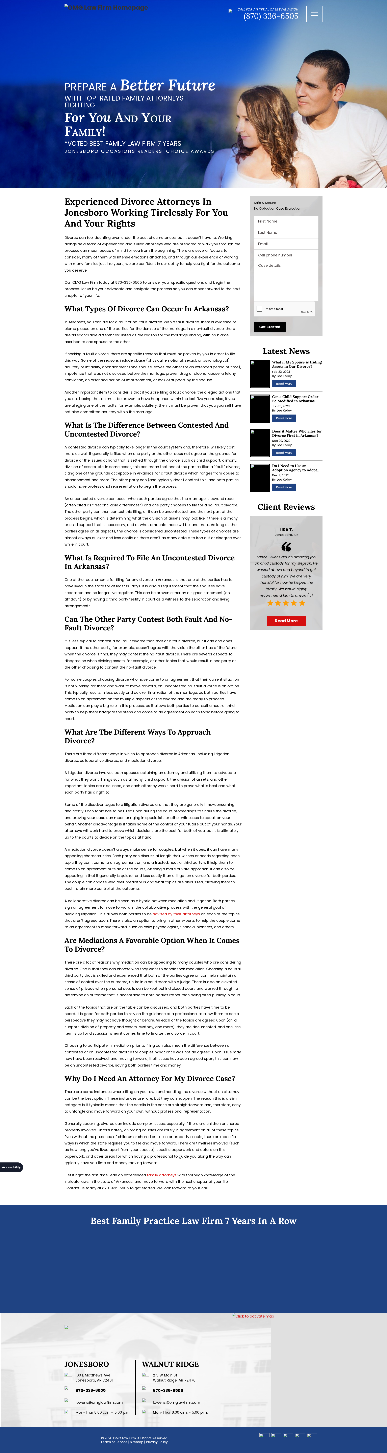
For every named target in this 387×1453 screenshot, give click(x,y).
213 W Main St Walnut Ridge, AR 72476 (174, 1378)
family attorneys (162, 1175)
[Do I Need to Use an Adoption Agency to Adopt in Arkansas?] (260, 478)
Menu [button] (316, 18)
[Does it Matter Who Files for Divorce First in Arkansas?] (260, 443)
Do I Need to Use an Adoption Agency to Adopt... (295, 467)
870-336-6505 (91, 1390)
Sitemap (136, 1442)
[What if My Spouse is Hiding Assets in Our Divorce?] (260, 374)
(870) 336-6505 (271, 16)
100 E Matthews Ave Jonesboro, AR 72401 (94, 1378)
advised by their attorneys (176, 914)
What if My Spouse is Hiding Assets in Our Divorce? (297, 364)
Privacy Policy (157, 1442)
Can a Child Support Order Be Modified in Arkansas (295, 398)
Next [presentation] (328, 1268)
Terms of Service (114, 1442)
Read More (284, 383)
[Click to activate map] (253, 1316)
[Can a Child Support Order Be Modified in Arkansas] (260, 409)
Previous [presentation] (59, 1269)
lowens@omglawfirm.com (99, 1402)
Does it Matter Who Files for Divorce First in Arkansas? (297, 433)
